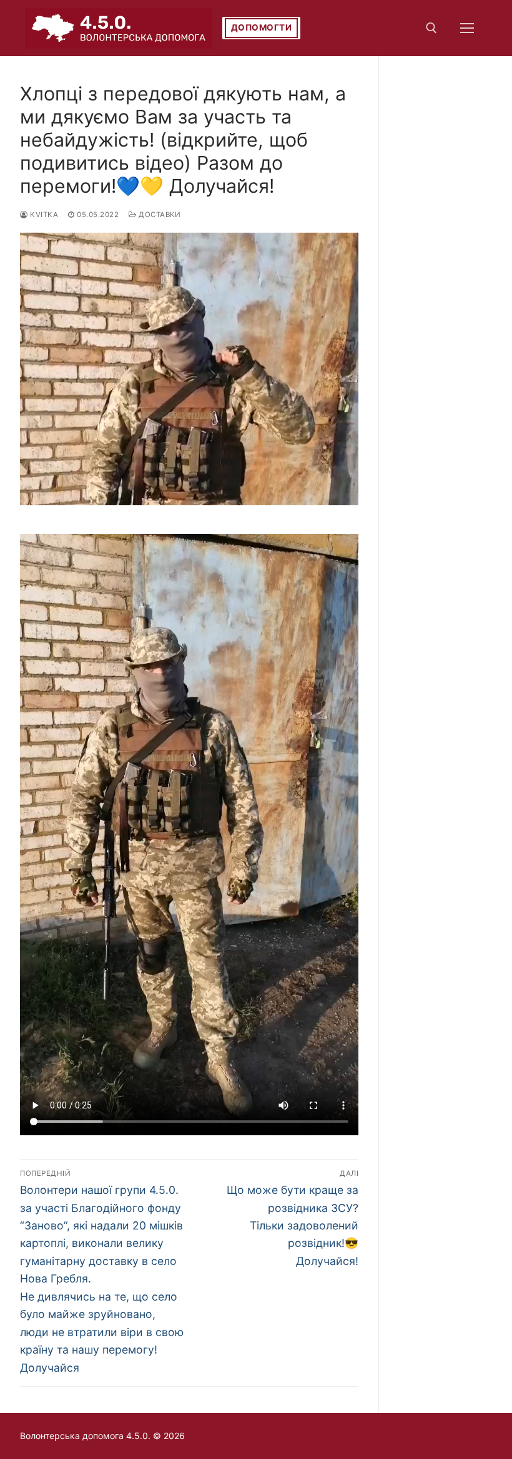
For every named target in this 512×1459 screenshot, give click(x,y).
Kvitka (43, 214)
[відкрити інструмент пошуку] (431, 28)
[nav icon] (467, 28)
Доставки (158, 214)
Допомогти (261, 27)
